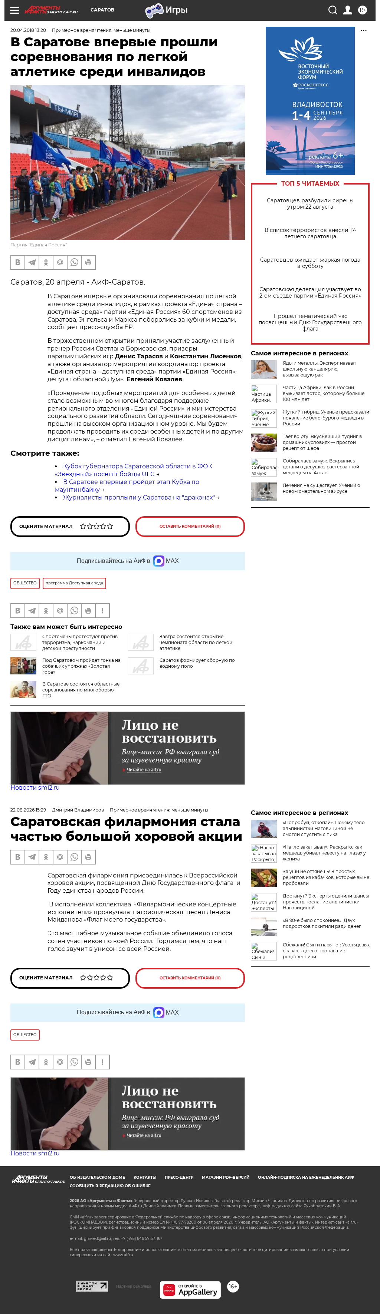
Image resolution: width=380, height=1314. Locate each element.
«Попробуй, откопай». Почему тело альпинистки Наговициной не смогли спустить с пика (324, 828)
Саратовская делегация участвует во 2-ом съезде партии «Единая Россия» (310, 292)
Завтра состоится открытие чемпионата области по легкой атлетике (196, 642)
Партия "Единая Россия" (38, 245)
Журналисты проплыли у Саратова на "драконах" (139, 497)
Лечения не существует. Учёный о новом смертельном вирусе (321, 488)
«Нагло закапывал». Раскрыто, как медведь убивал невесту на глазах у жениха (324, 853)
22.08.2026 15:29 (28, 810)
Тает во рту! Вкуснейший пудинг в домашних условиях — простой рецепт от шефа (322, 442)
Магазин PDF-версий (225, 1177)
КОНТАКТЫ (145, 1177)
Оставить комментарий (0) (190, 526)
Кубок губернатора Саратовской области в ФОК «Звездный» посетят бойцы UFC (133, 470)
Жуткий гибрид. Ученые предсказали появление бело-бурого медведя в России (326, 418)
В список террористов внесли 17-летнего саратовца (310, 233)
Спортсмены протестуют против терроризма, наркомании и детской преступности (80, 642)
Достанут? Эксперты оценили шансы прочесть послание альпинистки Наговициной (326, 901)
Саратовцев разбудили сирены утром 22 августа (310, 204)
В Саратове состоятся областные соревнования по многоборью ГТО (80, 690)
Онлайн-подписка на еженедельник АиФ (306, 1177)
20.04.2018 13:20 (28, 30)
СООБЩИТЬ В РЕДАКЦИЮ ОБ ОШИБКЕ (110, 1186)
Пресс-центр (179, 1177)
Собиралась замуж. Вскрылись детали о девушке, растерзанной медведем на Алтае (321, 466)
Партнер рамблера (133, 1286)
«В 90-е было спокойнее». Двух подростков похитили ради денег (322, 923)
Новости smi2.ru (35, 787)
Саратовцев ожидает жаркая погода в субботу (310, 263)
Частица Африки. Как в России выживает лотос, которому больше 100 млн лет (323, 393)
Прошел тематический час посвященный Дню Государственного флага (310, 322)
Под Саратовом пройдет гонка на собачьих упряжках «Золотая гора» (81, 666)
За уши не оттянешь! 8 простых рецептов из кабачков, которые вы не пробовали (326, 877)
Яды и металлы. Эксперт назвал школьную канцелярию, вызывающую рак (319, 369)
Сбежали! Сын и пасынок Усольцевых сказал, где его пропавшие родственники (326, 950)
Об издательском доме (97, 1177)
